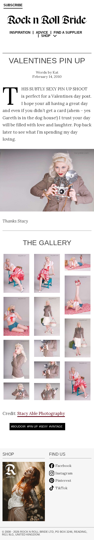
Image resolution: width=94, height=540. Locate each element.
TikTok (61, 488)
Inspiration (20, 32)
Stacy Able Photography (41, 413)
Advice (42, 32)
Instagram (63, 473)
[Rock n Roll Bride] (47, 19)
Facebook (63, 465)
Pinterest (63, 480)
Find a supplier (68, 32)
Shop (45, 36)
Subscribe (13, 5)
